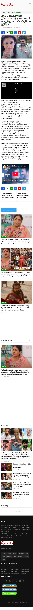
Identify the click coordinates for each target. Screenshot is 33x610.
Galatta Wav (14, 571)
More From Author (9, 210)
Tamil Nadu (21, 553)
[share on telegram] (24, 32)
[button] (16, 90)
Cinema (4, 553)
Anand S (19, 27)
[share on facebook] (3, 32)
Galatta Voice (14, 568)
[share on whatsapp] (11, 32)
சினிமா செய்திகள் (16, 12)
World (3, 556)
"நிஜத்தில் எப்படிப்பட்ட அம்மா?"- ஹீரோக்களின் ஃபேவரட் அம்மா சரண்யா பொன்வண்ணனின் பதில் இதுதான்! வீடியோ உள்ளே (16, 241)
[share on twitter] (8, 32)
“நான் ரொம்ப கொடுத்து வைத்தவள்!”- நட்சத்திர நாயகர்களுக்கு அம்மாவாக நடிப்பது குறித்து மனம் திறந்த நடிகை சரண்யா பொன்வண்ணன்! (16, 274)
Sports (9, 556)
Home (4, 12)
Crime (14, 556)
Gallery (26, 556)
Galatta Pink (4, 569)
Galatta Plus (24, 568)
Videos (4, 559)
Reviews (20, 556)
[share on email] (19, 32)
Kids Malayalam (15, 573)
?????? (4, 236)
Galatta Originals (25, 569)
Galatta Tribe (4, 571)
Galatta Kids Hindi (5, 573)
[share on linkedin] (15, 32)
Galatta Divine (14, 569)
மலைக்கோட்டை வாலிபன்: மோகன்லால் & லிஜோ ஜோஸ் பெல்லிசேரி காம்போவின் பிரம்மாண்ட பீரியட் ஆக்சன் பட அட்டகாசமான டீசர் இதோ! (16, 307)
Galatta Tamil (4, 568)
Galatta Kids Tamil (25, 571)
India (27, 553)
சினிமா (9, 553)
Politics (14, 553)
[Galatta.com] (7, 4)
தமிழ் (9, 12)
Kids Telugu (23, 573)
